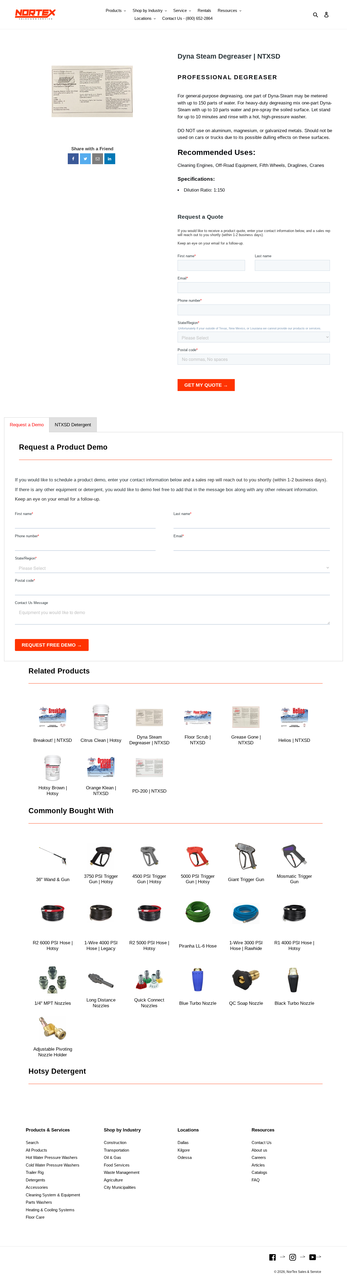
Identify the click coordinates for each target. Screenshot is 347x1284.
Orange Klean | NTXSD (101, 790)
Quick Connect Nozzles (149, 1002)
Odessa (185, 1157)
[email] (97, 158)
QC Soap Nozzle (246, 1003)
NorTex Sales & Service (304, 1272)
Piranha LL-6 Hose (198, 946)
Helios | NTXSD (294, 740)
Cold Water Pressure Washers (52, 1165)
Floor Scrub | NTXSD (198, 740)
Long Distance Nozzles (100, 1002)
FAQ (256, 1180)
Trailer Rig (35, 1172)
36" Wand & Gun (52, 879)
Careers (259, 1157)
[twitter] (85, 158)
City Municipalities (120, 1187)
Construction (115, 1142)
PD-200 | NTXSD (149, 791)
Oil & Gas (112, 1157)
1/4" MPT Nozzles (52, 1003)
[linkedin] (109, 158)
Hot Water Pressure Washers (52, 1157)
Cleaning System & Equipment (53, 1195)
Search (32, 1142)
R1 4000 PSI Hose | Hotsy (294, 945)
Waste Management (121, 1172)
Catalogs (259, 1172)
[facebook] (73, 158)
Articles (258, 1165)
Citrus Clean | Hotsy (101, 740)
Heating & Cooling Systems (50, 1209)
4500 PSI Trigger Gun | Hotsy (149, 879)
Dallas (183, 1142)
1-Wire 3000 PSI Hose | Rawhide (246, 945)
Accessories (37, 1187)
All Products (36, 1150)
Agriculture (113, 1180)
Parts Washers (39, 1202)
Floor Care (35, 1217)
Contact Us (262, 1142)
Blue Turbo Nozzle (197, 1003)
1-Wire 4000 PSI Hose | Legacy (101, 945)
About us (259, 1150)
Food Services (117, 1165)
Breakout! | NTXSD (52, 740)
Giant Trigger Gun (246, 879)
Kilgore (184, 1150)
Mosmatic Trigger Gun (294, 879)
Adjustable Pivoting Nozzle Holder (52, 1052)
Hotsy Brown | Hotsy (52, 790)
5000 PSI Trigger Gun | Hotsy (198, 879)
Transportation (116, 1150)
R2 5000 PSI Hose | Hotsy (149, 945)
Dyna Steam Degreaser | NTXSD (229, 56)
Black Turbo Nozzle (294, 1003)
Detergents (35, 1180)
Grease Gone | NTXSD (246, 740)
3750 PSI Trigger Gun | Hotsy (101, 879)
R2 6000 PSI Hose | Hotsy (53, 945)
